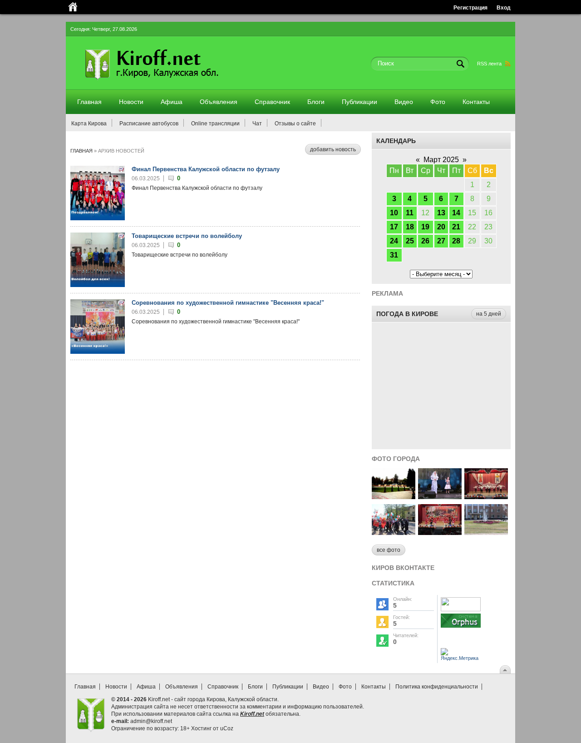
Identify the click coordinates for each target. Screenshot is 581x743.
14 (456, 213)
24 (394, 241)
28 (456, 241)
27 (441, 241)
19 (425, 227)
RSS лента (489, 63)
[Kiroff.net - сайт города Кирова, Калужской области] (175, 82)
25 (410, 241)
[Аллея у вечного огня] (393, 496)
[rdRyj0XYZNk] (440, 496)
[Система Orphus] (461, 628)
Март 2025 (441, 159)
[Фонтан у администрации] (486, 532)
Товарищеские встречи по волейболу (187, 236)
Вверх (505, 669)
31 (394, 255)
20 (441, 227)
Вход (504, 7)
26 (425, 241)
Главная (81, 151)
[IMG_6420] (486, 496)
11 (410, 213)
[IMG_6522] (393, 532)
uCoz (226, 728)
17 (394, 227)
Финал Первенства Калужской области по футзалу (206, 169)
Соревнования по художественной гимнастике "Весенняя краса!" (228, 302)
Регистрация (470, 7)
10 (394, 213)
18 (410, 227)
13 (441, 213)
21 (456, 227)
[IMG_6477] (440, 532)
